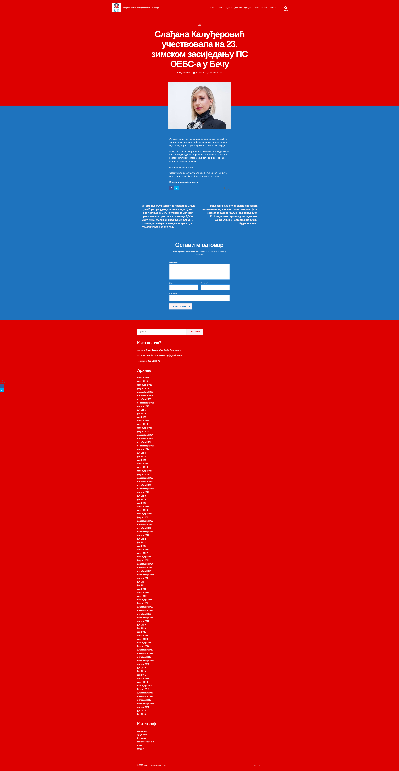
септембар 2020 (145, 617)
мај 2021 (141, 588)
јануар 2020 (143, 646)
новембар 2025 (145, 395)
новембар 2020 (145, 610)
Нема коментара (216, 72)
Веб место (173, 293)
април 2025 (143, 420)
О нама (264, 7)
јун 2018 (141, 714)
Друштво (238, 7)
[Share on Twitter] (177, 188)
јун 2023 (141, 499)
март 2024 (142, 467)
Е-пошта (204, 283)
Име (171, 283)
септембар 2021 (145, 574)
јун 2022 (141, 542)
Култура (247, 7)
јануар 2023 (143, 517)
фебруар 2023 (144, 513)
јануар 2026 (143, 388)
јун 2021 (141, 585)
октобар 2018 (144, 699)
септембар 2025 (145, 402)
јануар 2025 (143, 431)
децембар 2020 (145, 606)
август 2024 (143, 449)
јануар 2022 (143, 560)
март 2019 (142, 681)
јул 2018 (141, 710)
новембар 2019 (145, 653)
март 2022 (142, 553)
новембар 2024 (145, 438)
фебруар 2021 (144, 599)
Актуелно (228, 7)
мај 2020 (141, 631)
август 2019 (143, 663)
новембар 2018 (145, 696)
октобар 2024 (144, 441)
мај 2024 (141, 459)
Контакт (273, 7)
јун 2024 (141, 456)
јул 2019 (141, 667)
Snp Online (186, 72)
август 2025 (143, 406)
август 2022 (143, 535)
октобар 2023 (144, 484)
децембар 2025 (145, 391)
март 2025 (142, 424)
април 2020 (143, 635)
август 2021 (143, 578)
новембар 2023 (145, 481)
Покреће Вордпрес (158, 765)
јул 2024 (141, 452)
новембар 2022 (145, 524)
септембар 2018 (145, 703)
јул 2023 (141, 495)
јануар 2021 (143, 603)
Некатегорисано (145, 741)
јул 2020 (141, 624)
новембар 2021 (145, 567)
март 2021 (142, 595)
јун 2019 (141, 671)
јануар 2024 (143, 474)
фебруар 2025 (144, 427)
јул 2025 (141, 409)
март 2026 (142, 381)
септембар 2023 (145, 488)
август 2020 (143, 620)
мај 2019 (141, 674)
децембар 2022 (145, 520)
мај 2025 (141, 416)
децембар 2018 (145, 692)
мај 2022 (141, 545)
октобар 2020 (144, 613)
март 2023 (142, 510)
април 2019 (143, 678)
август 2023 (143, 492)
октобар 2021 (144, 570)
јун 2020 (141, 628)
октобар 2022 (144, 527)
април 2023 (143, 506)
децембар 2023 (145, 477)
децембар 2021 (145, 563)
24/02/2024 (200, 72)
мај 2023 (141, 502)
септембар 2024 (145, 445)
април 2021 (143, 592)
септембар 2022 (145, 531)
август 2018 (143, 706)
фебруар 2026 (144, 384)
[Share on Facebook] (171, 188)
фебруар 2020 (144, 642)
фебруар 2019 (144, 685)
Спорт (256, 7)
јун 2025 (141, 413)
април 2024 (143, 463)
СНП (220, 7)
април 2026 (143, 377)
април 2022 (143, 549)
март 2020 (142, 638)
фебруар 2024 (144, 470)
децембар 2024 (145, 434)
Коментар (173, 263)
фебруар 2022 (144, 556)
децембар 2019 (145, 649)
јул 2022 (141, 538)
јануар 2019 (143, 689)
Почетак (212, 7)
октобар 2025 (144, 398)
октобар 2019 (144, 656)
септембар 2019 (145, 660)
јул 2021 (141, 581)
